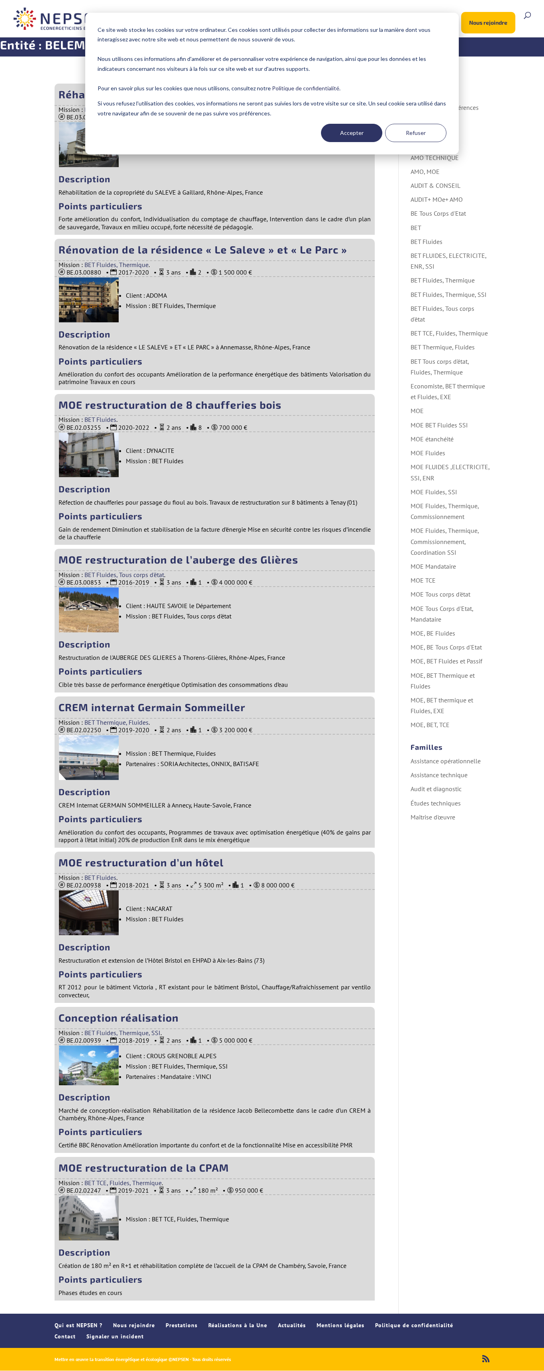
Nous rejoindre (488, 22)
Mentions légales (340, 1325)
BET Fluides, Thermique (116, 265)
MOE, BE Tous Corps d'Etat (446, 647)
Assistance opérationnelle (446, 761)
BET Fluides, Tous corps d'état (124, 575)
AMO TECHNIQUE (435, 158)
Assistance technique (439, 775)
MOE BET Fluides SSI (439, 425)
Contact (65, 1336)
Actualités (292, 1325)
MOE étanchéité (432, 439)
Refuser (416, 132)
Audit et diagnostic (436, 789)
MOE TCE (423, 580)
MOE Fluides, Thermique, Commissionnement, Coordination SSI (445, 541)
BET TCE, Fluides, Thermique (123, 1183)
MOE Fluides (428, 453)
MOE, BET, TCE (430, 725)
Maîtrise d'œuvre (433, 817)
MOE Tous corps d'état (440, 594)
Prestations (182, 1325)
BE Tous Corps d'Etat (438, 213)
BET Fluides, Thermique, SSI (122, 1033)
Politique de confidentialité (305, 88)
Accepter (352, 132)
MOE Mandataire (433, 566)
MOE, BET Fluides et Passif (446, 661)
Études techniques (436, 803)
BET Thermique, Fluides (116, 722)
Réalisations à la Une (237, 1325)
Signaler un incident (115, 1336)
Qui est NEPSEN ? (78, 1325)
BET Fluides (100, 419)
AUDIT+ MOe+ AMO (437, 199)
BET (416, 228)
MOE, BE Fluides (433, 633)
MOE (417, 411)
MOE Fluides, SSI (434, 492)
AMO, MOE (425, 172)
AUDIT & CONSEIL (435, 185)
